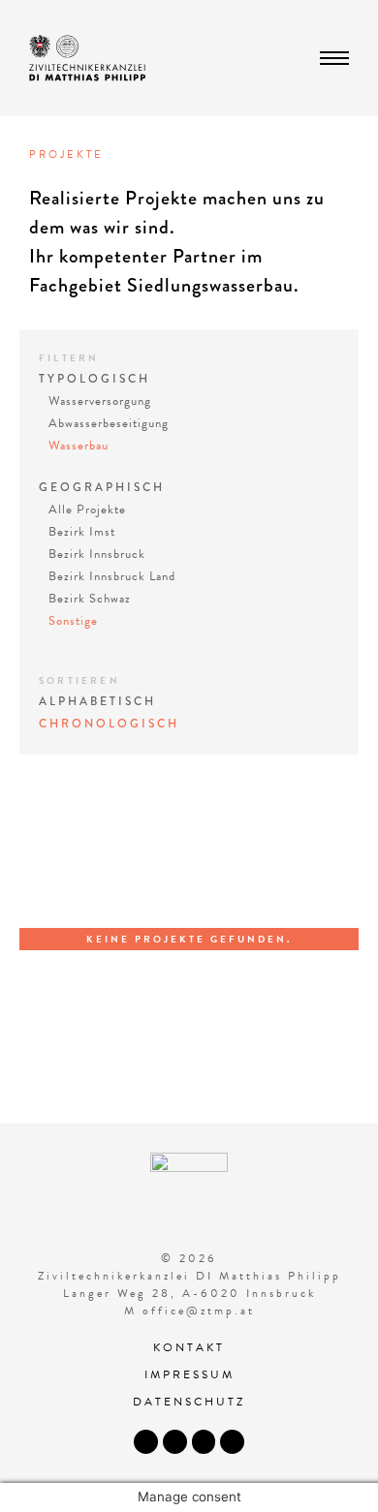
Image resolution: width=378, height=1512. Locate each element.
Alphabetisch (97, 702)
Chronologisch (109, 724)
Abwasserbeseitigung (108, 423)
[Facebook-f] (146, 1442)
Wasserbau (78, 445)
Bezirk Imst (81, 531)
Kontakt (189, 1347)
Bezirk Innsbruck (96, 554)
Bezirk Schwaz (89, 598)
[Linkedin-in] (204, 1442)
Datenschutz (189, 1401)
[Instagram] (175, 1442)
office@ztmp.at (198, 1310)
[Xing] (232, 1442)
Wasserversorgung (99, 401)
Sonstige (73, 621)
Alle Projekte (87, 509)
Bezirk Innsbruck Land (111, 576)
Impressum (189, 1374)
